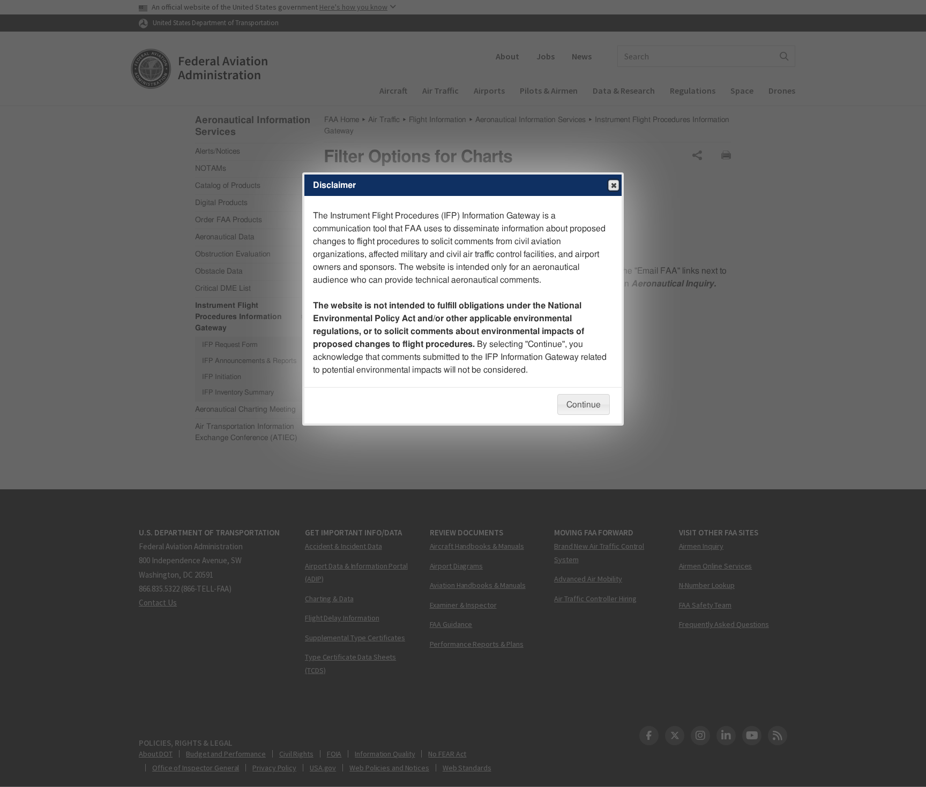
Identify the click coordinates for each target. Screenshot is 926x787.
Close (613, 185)
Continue (583, 404)
